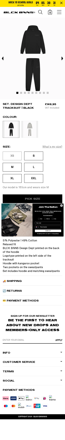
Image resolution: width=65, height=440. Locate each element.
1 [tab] (18, 93)
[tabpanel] (32, 58)
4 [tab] (29, 93)
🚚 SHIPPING (12, 281)
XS (12, 155)
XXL (33, 178)
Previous (3, 58)
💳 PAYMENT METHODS (21, 300)
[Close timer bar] (61, 2)
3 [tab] (26, 93)
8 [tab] (45, 93)
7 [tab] (41, 93)
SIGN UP (48, 231)
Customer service (19, 362)
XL (12, 178)
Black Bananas (40, 416)
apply (58, 340)
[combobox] (37, 227)
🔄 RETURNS (12, 291)
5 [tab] (33, 93)
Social (8, 380)
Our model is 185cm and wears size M (26, 187)
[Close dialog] (61, 205)
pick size (32, 198)
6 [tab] (37, 93)
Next (62, 58)
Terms (8, 371)
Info (6, 352)
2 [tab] (22, 93)
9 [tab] (48, 93)
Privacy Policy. (56, 233)
